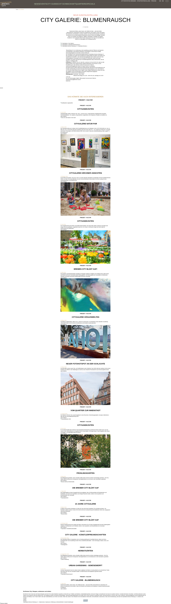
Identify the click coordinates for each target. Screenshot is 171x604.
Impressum (47, 602)
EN (163, 1)
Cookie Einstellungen (68, 602)
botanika (77, 51)
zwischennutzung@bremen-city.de (73, 66)
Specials (90, 4)
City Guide (52, 4)
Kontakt (24, 598)
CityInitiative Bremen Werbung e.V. (30, 602)
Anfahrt (24, 599)
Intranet (24, 600)
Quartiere (81, 4)
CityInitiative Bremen (128, 1)
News (37, 4)
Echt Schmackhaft (66, 4)
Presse (153, 1)
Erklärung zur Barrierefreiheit (57, 602)
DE (160, 1)
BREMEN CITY (5, 4)
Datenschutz (42, 602)
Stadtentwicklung (143, 1)
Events (43, 4)
